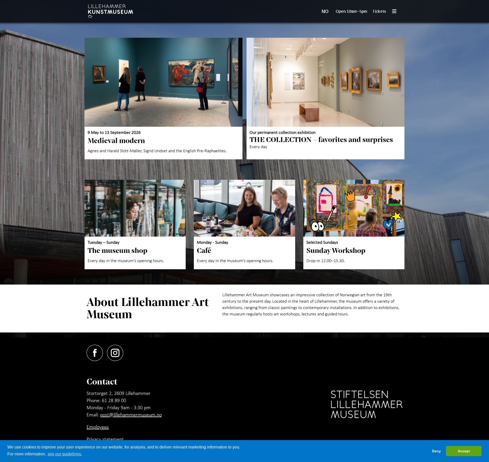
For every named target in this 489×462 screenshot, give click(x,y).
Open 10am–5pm (352, 11)
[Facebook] (97, 352)
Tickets (379, 11)
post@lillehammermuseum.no (131, 414)
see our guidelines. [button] (65, 454)
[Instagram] (117, 352)
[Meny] (396, 11)
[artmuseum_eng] (111, 11)
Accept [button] (464, 451)
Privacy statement (105, 439)
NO (325, 11)
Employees (98, 427)
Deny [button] (436, 451)
